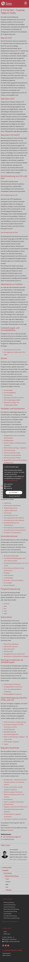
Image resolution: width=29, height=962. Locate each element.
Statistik (8, 486)
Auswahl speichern (14, 496)
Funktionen (9, 484)
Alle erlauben (13, 492)
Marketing (9, 488)
